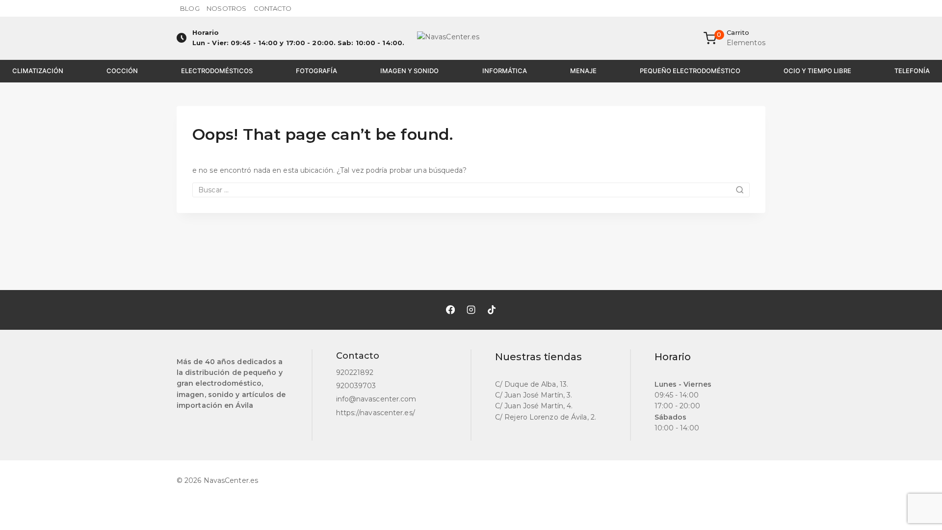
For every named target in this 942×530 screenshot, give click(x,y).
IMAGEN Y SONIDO (409, 71)
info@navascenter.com (376, 399)
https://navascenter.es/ (375, 412)
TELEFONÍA (912, 71)
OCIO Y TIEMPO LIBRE (817, 71)
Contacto (273, 8)
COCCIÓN (122, 71)
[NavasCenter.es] (471, 38)
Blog (189, 8)
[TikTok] (491, 309)
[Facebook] (450, 309)
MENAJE (583, 71)
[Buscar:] (471, 190)
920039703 (356, 385)
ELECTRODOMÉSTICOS (217, 71)
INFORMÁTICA (504, 71)
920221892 (355, 372)
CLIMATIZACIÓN (37, 71)
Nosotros (226, 8)
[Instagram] (471, 309)
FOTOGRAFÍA (316, 71)
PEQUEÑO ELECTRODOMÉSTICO (690, 71)
